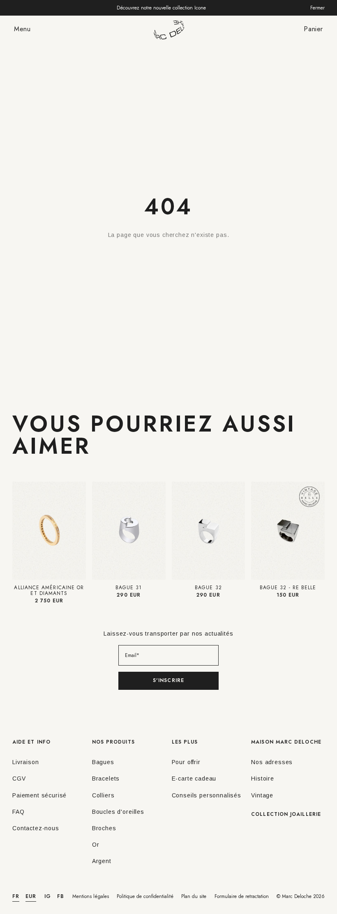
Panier (313, 29)
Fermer (317, 7)
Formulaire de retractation (242, 896)
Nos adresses (272, 762)
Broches (104, 828)
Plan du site (193, 896)
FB (60, 896)
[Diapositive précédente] (20, 530)
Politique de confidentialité (145, 896)
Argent (101, 861)
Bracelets (106, 778)
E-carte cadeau (194, 778)
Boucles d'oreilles (118, 811)
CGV (19, 778)
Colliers (103, 795)
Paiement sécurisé (39, 795)
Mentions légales (90, 896)
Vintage (262, 795)
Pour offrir (186, 762)
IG (47, 896)
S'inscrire (168, 680)
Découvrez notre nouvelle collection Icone (161, 7)
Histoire (262, 778)
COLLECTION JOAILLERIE (286, 814)
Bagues (103, 762)
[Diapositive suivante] (78, 530)
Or (95, 844)
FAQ (18, 811)
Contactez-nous (35, 828)
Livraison (25, 762)
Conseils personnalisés (206, 795)
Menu (22, 29)
